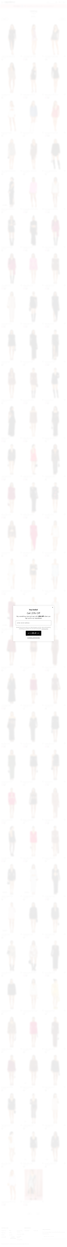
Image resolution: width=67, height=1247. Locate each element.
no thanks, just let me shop (33, 637)
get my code (33, 633)
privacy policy (45, 628)
